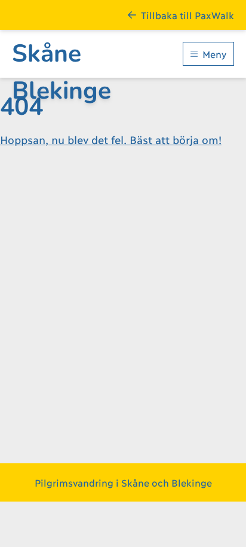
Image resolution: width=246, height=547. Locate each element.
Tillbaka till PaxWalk (187, 14)
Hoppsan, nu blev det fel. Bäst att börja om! (111, 139)
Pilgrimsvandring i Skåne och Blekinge (123, 482)
